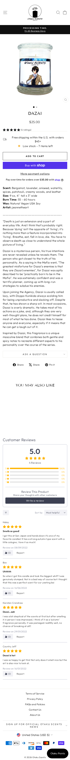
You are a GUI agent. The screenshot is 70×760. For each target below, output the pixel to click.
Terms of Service (35, 693)
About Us (35, 714)
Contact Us (35, 709)
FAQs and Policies (35, 704)
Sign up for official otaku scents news (34, 725)
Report (20, 552)
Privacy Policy (35, 698)
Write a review (35, 500)
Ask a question (35, 354)
